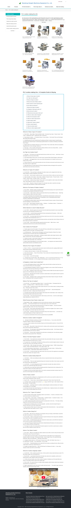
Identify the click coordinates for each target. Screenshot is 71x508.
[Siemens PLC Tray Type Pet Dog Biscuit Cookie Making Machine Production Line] (29, 80)
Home (9, 6)
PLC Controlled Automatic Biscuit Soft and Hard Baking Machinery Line (58, 71)
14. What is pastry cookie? (31, 120)
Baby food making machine (62, 6)
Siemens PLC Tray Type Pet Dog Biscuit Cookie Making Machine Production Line (29, 88)
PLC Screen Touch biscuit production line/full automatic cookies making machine (42, 37)
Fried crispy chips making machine (40, 6)
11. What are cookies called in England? (33, 114)
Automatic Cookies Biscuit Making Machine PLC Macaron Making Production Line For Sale (43, 71)
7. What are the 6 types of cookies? (32, 107)
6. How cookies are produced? (32, 105)
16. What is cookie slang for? (31, 124)
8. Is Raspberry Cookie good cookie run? (33, 109)
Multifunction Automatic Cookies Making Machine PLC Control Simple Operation (58, 54)
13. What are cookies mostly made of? (33, 118)
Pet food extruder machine (27, 6)
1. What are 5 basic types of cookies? (33, 96)
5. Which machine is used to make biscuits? (34, 103)
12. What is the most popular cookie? (33, 116)
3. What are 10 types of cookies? (32, 99)
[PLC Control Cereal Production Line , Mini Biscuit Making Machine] (29, 46)
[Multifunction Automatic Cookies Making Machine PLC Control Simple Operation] (58, 46)
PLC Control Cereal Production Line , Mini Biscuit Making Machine (28, 54)
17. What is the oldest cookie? (31, 126)
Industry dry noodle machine (51, 6)
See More (44, 22)
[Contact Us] (68, 254)
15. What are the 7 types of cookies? (33, 122)
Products (16, 6)
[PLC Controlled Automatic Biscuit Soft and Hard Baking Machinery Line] (58, 63)
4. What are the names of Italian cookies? (33, 101)
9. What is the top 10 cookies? (31, 111)
